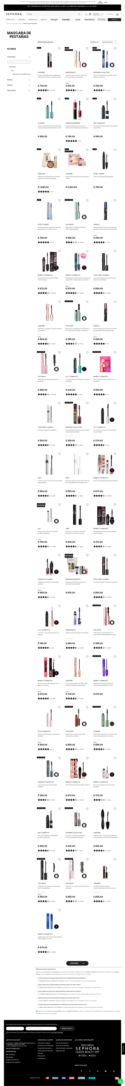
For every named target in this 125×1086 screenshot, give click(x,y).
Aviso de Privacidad (62, 1045)
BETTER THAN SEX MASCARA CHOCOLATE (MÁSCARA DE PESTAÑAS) (75, 735)
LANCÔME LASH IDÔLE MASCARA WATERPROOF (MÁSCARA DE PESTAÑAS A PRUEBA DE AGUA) (49, 76)
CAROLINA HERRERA (73, 123)
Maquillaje (14, 23)
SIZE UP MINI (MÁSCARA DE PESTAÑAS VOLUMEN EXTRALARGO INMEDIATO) (75, 836)
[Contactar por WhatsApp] (120, 1081)
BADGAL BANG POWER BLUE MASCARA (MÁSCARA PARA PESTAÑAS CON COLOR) (50, 938)
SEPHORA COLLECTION (101, 72)
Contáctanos (42, 1058)
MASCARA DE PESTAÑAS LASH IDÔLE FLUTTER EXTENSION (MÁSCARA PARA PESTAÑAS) (76, 684)
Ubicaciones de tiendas (45, 1051)
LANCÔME (41, 72)
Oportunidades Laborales (64, 1048)
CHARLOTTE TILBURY (45, 579)
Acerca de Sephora (62, 1043)
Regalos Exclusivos (12, 1060)
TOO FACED (69, 224)
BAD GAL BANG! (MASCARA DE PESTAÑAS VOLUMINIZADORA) (48, 279)
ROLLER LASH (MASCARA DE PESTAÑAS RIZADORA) (77, 785)
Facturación (41, 1056)
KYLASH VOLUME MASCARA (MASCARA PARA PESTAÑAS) (48, 735)
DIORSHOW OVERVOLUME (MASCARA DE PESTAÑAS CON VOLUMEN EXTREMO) (75, 532)
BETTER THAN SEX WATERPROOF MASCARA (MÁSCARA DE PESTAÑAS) (76, 228)
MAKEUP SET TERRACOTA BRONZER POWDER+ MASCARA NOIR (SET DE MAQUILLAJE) (49, 177)
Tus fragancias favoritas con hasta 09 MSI (46, 6)
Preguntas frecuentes (45, 1048)
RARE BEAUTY (71, 72)
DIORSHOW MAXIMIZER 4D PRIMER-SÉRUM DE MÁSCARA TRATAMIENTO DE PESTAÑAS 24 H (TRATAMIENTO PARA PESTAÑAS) (77, 482)
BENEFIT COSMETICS (45, 275)
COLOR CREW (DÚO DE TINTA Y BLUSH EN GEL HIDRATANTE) (104, 380)
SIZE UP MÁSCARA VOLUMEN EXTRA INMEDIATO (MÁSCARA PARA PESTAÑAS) (77, 431)
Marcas (114, 19)
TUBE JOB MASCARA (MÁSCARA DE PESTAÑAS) (77, 633)
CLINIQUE (41, 123)
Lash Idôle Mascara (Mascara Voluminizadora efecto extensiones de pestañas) (104, 887)
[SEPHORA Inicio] (14, 14)
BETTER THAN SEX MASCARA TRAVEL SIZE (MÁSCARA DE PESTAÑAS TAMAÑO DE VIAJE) (104, 633)
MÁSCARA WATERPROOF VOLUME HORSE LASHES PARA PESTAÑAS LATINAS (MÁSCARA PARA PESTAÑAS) (105, 330)
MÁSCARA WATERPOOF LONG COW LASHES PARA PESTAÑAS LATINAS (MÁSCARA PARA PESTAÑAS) (105, 228)
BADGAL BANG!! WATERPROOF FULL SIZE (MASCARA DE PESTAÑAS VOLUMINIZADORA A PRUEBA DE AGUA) (78, 279)
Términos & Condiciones (46, 1045)
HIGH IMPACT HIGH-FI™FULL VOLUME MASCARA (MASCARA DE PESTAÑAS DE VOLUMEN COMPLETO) (105, 735)
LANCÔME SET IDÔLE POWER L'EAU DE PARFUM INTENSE (77, 177)
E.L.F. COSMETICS (72, 376)
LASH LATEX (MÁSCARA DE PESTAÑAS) (47, 430)
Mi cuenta (110, 14)
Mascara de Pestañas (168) (21, 74)
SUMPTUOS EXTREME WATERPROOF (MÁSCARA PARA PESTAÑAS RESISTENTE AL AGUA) (49, 228)
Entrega (40, 1053)
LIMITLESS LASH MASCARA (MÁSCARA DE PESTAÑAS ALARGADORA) (48, 532)
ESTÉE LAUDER (98, 174)
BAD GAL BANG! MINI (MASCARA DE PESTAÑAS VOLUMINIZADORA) (105, 532)
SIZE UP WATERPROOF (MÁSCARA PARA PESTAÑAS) (47, 785)
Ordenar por (95, 42)
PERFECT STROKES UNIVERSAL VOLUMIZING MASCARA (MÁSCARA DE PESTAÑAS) (76, 76)
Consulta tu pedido (44, 1043)
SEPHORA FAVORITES (73, 579)
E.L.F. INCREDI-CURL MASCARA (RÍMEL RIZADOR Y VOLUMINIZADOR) (105, 431)
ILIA (39, 528)
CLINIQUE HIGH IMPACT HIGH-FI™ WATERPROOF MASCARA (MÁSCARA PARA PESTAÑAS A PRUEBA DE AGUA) (49, 127)
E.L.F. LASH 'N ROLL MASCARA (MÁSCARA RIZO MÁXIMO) (48, 633)
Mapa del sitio (60, 1051)
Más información (100, 2)
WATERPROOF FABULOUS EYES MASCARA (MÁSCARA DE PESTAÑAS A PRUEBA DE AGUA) (77, 127)
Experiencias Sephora (13, 1062)
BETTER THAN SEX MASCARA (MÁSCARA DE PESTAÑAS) (48, 380)
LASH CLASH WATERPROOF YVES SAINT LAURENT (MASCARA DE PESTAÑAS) (104, 279)
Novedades (9, 1057)
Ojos (20, 23)
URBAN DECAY (71, 630)
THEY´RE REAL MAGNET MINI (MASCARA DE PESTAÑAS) (104, 785)
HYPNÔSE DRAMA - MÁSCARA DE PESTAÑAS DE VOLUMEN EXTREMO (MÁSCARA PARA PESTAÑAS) (105, 836)
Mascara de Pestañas (30, 23)
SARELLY (96, 224)
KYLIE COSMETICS (44, 731)
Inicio (8, 23)
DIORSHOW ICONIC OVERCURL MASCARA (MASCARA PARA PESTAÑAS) (50, 481)
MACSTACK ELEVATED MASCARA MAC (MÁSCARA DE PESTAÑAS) (105, 127)
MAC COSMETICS (99, 123)
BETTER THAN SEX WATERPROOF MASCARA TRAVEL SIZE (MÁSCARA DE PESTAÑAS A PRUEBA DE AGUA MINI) (77, 330)
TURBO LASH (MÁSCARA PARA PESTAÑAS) (103, 176)
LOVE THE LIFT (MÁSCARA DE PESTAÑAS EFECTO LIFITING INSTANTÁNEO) (105, 76)
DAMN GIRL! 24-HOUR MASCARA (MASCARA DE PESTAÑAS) (77, 887)
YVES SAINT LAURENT (101, 275)
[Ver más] (49, 68)
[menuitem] (10, 19)
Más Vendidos (10, 1054)
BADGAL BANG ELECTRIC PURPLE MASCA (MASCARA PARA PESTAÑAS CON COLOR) (103, 684)
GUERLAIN (41, 174)
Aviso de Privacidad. (57, 1032)
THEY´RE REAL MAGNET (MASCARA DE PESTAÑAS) (105, 481)
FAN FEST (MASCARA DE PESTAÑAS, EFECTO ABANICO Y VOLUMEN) (48, 684)
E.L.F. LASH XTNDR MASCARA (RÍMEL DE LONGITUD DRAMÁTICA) (78, 380)
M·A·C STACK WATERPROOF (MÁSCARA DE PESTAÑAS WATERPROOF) (48, 836)
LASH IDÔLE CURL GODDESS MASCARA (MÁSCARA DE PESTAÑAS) (50, 329)
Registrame (67, 1028)
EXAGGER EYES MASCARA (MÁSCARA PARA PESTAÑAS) (48, 583)
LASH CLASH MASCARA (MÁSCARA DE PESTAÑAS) (105, 582)
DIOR (39, 478)
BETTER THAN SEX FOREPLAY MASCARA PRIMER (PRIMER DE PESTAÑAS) (49, 887)
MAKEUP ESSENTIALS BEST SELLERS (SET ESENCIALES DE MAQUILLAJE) (76, 583)
